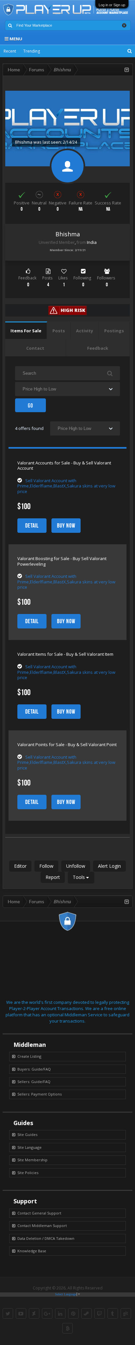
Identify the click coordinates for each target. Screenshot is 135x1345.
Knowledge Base (31, 1250)
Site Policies (27, 1172)
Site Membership (32, 1159)
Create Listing (29, 1056)
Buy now (66, 525)
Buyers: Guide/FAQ (34, 1069)
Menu (15, 39)
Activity (84, 331)
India (92, 242)
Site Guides (27, 1134)
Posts (58, 331)
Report (53, 877)
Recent (10, 51)
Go (30, 405)
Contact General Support (39, 1213)
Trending (31, 51)
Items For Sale (25, 331)
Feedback (97, 348)
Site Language (29, 1147)
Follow (46, 866)
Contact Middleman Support (42, 1225)
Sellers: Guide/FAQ (33, 1081)
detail (32, 525)
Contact (35, 348)
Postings (114, 331)
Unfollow (75, 866)
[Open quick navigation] (126, 70)
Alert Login (109, 866)
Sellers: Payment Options (39, 1094)
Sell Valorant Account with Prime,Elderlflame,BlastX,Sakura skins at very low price (66, 486)
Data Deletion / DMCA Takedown (45, 1238)
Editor (20, 866)
